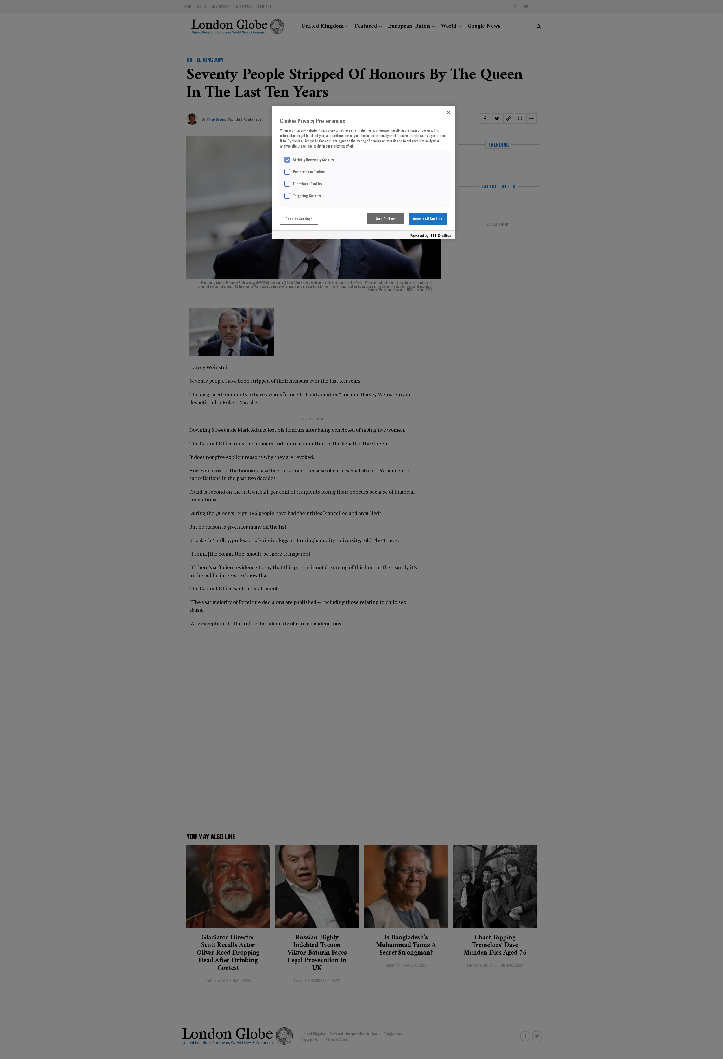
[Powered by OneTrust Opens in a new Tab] (431, 235)
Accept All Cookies (427, 218)
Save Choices (385, 218)
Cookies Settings (299, 218)
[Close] (448, 112)
